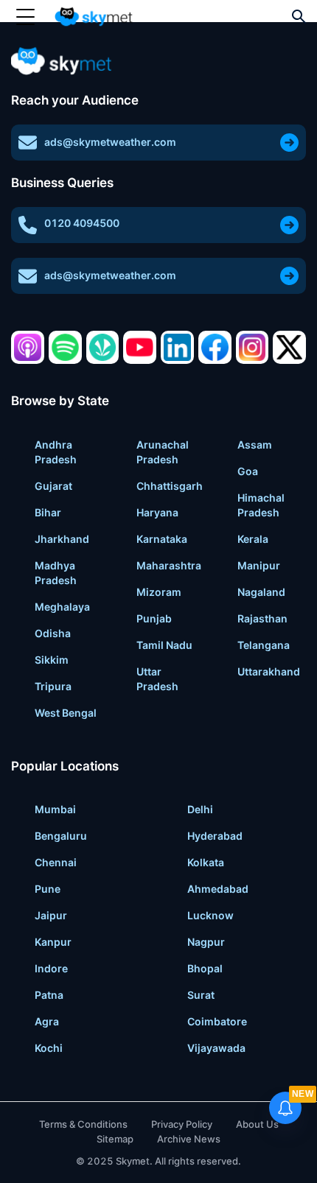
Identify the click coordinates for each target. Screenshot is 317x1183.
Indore (51, 968)
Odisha (53, 633)
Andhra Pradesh (56, 452)
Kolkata (205, 862)
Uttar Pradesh (157, 678)
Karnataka (161, 539)
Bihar (48, 512)
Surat (201, 995)
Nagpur (206, 941)
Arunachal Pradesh (162, 452)
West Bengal (66, 712)
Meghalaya (62, 606)
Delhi (200, 809)
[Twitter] (289, 347)
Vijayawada (216, 1048)
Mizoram (158, 592)
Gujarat (53, 486)
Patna (49, 995)
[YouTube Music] (139, 347)
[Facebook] (214, 347)
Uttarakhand (268, 671)
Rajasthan (262, 618)
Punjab (154, 618)
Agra (47, 1021)
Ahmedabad (217, 888)
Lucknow (210, 915)
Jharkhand (62, 539)
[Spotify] (65, 347)
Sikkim (52, 659)
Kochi (49, 1048)
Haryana (157, 512)
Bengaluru (61, 835)
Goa (247, 471)
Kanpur (53, 941)
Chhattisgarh (169, 486)
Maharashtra (168, 565)
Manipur (258, 565)
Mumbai (55, 809)
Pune (47, 888)
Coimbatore (217, 1021)
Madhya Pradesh (56, 572)
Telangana (263, 645)
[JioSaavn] (102, 347)
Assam (254, 444)
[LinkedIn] (177, 347)
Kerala (252, 539)
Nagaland (261, 592)
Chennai (56, 862)
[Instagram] (252, 347)
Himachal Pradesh (261, 505)
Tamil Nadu (164, 645)
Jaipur (51, 915)
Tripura (53, 686)
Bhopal (205, 968)
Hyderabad (215, 835)
